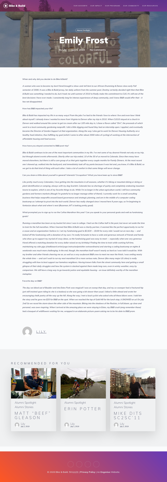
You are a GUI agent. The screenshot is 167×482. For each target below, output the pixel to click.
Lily (64, 49)
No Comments (98, 49)
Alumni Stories (24, 407)
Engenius (105, 472)
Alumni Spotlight (83, 30)
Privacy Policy (87, 472)
